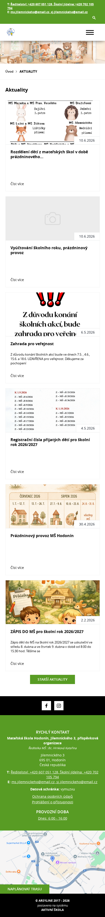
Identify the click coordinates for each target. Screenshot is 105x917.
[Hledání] (94, 17)
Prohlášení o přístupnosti (52, 802)
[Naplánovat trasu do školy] (52, 862)
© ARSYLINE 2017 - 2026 (52, 901)
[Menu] (90, 32)
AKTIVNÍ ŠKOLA (52, 910)
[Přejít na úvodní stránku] (20, 32)
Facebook (46, 705)
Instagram (58, 705)
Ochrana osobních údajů (52, 796)
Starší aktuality (52, 679)
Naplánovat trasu (25, 889)
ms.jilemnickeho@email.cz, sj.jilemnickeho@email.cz (49, 12)
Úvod (9, 71)
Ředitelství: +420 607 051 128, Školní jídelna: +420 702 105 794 (50, 6)
